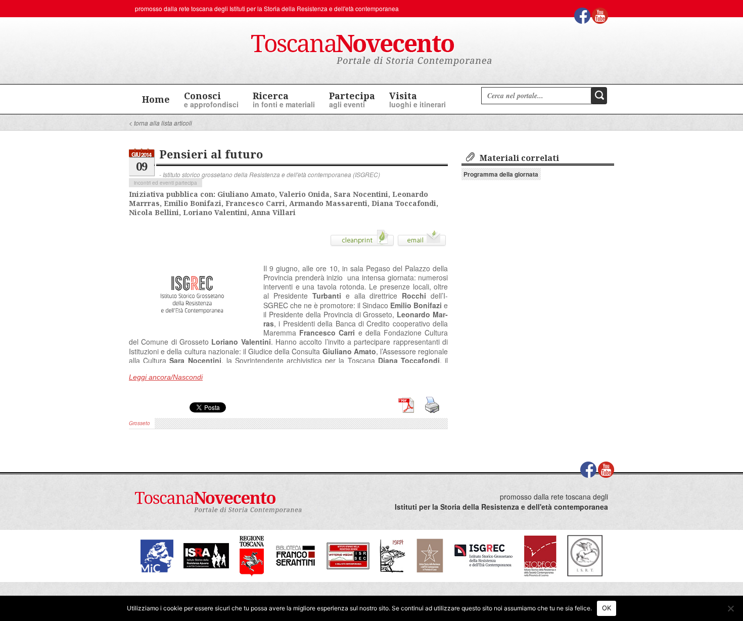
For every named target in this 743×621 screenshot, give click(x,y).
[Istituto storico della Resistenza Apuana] (206, 555)
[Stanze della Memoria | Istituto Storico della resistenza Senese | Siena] (348, 555)
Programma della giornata (500, 174)
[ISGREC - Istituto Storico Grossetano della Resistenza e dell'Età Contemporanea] (483, 555)
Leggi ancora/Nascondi (166, 377)
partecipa (186, 182)
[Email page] (422, 241)
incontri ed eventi (154, 182)
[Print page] (362, 241)
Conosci (211, 99)
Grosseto (139, 423)
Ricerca (284, 99)
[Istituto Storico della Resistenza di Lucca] (429, 555)
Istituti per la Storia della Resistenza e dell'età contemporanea (314, 8)
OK (607, 608)
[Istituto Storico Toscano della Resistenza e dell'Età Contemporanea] (584, 555)
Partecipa (352, 99)
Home (156, 99)
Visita (417, 99)
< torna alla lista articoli (160, 122)
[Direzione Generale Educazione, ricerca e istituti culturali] (157, 555)
